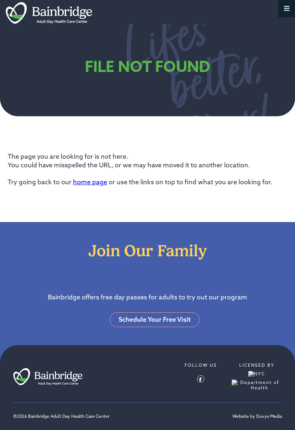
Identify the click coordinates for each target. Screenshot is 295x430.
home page (90, 182)
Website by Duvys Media (257, 416)
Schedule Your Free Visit (155, 319)
